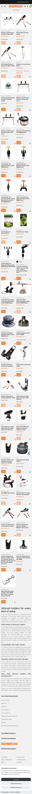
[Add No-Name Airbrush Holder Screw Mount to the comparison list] (15, 375)
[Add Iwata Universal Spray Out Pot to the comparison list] (30, 472)
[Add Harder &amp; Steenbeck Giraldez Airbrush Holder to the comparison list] (15, 406)
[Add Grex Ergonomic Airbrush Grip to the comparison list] (15, 243)
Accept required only (16, 783)
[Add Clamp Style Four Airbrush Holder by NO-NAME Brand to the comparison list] (30, 176)
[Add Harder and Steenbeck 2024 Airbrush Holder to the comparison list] (15, 535)
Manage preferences (16, 787)
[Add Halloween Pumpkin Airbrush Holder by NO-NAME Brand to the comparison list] (15, 344)
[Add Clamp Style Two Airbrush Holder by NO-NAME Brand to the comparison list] (15, 176)
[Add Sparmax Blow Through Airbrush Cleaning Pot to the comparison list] (30, 504)
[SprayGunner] (9, 744)
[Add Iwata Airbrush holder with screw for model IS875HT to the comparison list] (30, 406)
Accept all (16, 779)
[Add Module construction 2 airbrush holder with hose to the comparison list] (15, 143)
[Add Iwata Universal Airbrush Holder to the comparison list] (30, 375)
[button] (1, 6)
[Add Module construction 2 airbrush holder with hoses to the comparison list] (30, 110)
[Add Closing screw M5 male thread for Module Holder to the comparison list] (15, 110)
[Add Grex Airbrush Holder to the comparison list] (30, 243)
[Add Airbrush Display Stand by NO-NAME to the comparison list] (30, 344)
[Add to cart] (3, 43)
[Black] (17, 262)
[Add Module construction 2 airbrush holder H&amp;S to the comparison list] (15, 44)
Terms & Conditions (15, 792)
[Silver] (20, 262)
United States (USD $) (23, 2)
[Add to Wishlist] (14, 16)
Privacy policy (5, 792)
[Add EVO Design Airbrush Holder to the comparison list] (30, 44)
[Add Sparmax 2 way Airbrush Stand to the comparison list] (30, 77)
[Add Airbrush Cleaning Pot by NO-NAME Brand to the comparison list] (30, 143)
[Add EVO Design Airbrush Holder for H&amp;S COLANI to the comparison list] (15, 77)
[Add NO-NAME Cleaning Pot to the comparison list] (15, 504)
